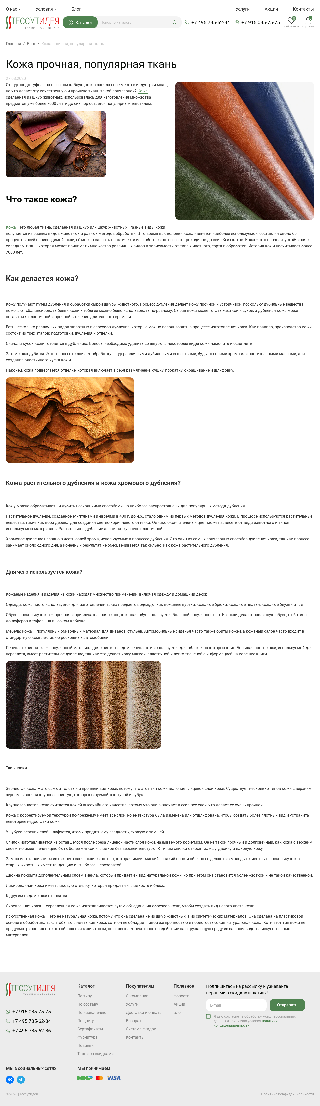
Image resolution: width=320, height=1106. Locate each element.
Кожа (143, 91)
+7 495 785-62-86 (31, 1031)
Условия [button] (45, 9)
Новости (182, 996)
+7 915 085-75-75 (261, 22)
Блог (76, 9)
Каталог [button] (84, 22)
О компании (137, 996)
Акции (271, 9)
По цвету (86, 1020)
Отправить (287, 1005)
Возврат (134, 1020)
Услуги (243, 9)
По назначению (92, 1012)
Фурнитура (88, 1037)
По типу (85, 996)
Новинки (86, 1045)
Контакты (303, 9)
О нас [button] (12, 9)
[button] (175, 22)
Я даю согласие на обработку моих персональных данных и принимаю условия (255, 1020)
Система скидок (141, 1029)
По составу (88, 1004)
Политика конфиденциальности (287, 1094)
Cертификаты (90, 1029)
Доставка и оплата (144, 1012)
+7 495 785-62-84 (211, 22)
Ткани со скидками (96, 1053)
